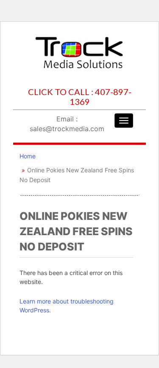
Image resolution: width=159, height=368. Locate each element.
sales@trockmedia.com (67, 128)
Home (28, 156)
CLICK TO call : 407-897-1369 (79, 97)
